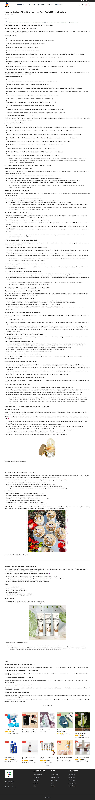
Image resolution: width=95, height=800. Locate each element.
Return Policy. (72, 777)
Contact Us (36, 777)
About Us (36, 780)
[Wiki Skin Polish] (12, 747)
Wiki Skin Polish (9, 757)
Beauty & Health (54, 774)
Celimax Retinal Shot (80, 733)
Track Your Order (38, 774)
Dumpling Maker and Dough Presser (63, 730)
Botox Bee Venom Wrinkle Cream (47, 758)
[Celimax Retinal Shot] (82, 721)
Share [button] (7, 18)
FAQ (35, 785)
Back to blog (48, 705)
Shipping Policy (72, 783)
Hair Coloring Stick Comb (29, 729)
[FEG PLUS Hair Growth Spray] (30, 747)
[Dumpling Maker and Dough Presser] (65, 720)
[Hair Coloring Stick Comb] (30, 720)
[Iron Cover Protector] (47, 720)
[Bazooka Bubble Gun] (12, 720)
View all (47, 765)
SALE (52, 783)
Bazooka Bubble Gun (10, 729)
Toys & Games (54, 780)
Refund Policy (72, 780)
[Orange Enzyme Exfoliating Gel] (65, 747)
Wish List (36, 783)
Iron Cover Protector (45, 729)
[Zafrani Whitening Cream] (82, 747)
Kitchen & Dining (55, 777)
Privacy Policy (72, 774)
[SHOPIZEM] (7, 4)
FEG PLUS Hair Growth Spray (28, 758)
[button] (79, 4)
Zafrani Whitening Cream (82, 757)
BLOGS (52, 785)
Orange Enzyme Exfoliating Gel (64, 758)
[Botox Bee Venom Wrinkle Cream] (47, 747)
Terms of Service (72, 785)
